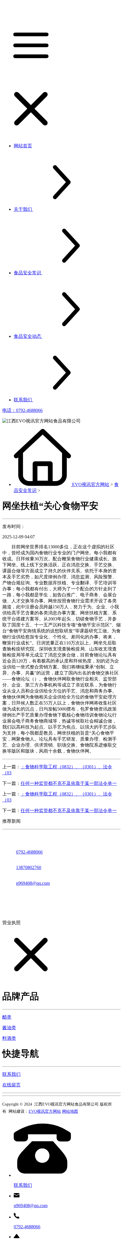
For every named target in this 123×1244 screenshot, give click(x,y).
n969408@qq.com (33, 883)
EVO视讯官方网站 (90, 484)
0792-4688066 (29, 852)
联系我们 (11, 1074)
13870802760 (28, 867)
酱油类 (9, 1027)
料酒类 (9, 1038)
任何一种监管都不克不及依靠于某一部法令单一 (69, 783)
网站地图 (70, 1111)
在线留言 (11, 1084)
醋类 (6, 1017)
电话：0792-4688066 (22, 410)
